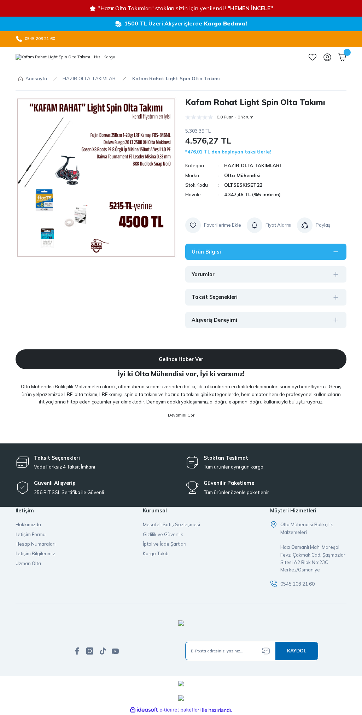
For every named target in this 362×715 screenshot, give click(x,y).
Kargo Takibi (156, 553)
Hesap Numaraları (36, 544)
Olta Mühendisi (242, 175)
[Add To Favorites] (213, 225)
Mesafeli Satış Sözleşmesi (171, 524)
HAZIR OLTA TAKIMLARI (252, 165)
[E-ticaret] (180, 710)
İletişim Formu (31, 534)
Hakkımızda (28, 524)
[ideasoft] (144, 710)
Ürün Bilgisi (206, 252)
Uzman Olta (28, 563)
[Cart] (342, 57)
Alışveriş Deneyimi (214, 320)
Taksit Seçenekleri (215, 297)
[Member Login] (327, 57)
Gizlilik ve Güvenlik (163, 534)
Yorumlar (203, 274)
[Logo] (65, 57)
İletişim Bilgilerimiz (35, 553)
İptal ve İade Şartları (164, 544)
